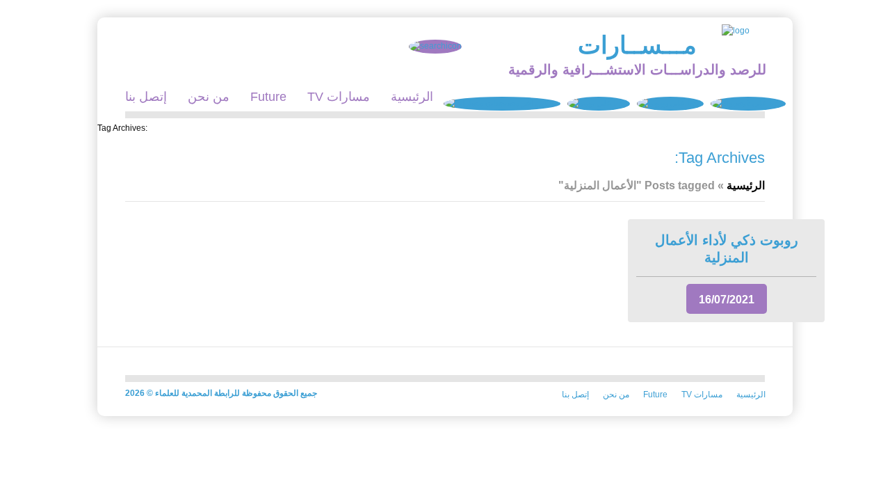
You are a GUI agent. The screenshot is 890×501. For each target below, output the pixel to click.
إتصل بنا (146, 97)
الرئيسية (412, 97)
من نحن (208, 97)
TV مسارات (338, 97)
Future (268, 97)
